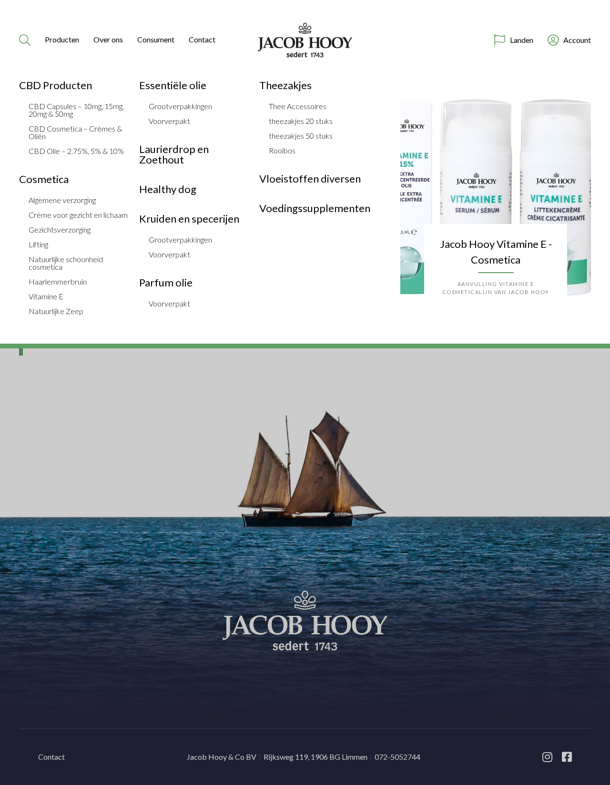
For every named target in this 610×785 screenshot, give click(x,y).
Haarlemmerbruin (58, 281)
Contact (202, 39)
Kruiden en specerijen (189, 219)
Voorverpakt (169, 121)
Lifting (38, 244)
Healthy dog (167, 189)
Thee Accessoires (297, 106)
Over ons (108, 39)
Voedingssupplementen (314, 208)
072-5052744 (397, 756)
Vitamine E (46, 296)
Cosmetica (44, 179)
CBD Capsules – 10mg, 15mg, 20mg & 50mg (76, 110)
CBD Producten (55, 85)
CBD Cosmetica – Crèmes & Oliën (75, 132)
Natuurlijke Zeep (56, 311)
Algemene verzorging (62, 200)
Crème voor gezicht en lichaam (78, 215)
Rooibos (282, 150)
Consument (155, 39)
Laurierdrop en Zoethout (174, 154)
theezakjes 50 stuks (301, 136)
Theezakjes (285, 85)
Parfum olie (166, 282)
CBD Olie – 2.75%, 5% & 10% (76, 151)
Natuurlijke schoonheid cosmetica (66, 263)
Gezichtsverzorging (60, 230)
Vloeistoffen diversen (310, 178)
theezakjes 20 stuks (301, 121)
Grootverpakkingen (180, 106)
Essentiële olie (172, 85)
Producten (62, 39)
